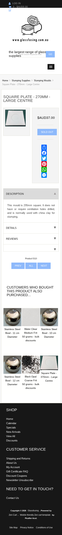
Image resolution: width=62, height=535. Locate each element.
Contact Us (12, 497)
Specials (11, 427)
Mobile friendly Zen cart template (35, 515)
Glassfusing (33, 510)
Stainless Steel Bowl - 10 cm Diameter (49, 333)
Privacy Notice (27, 527)
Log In (16, 3)
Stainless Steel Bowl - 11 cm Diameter (12, 333)
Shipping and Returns (18, 458)
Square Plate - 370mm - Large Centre (49, 377)
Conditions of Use (44, 527)
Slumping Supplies (21, 80)
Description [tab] (15, 193)
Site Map (13, 527)
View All (10, 436)
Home (5, 80)
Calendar (11, 423)
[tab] (31, 248)
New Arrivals (13, 431)
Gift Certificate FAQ (17, 471)
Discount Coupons (16, 475)
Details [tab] (11, 227)
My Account (13, 467)
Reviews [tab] (12, 238)
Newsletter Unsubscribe (19, 480)
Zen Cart (13, 515)
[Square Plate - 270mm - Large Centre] (15, 125)
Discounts (12, 440)
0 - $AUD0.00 (20, 7)
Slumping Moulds (42, 80)
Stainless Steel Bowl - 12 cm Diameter (12, 381)
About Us (11, 462)
